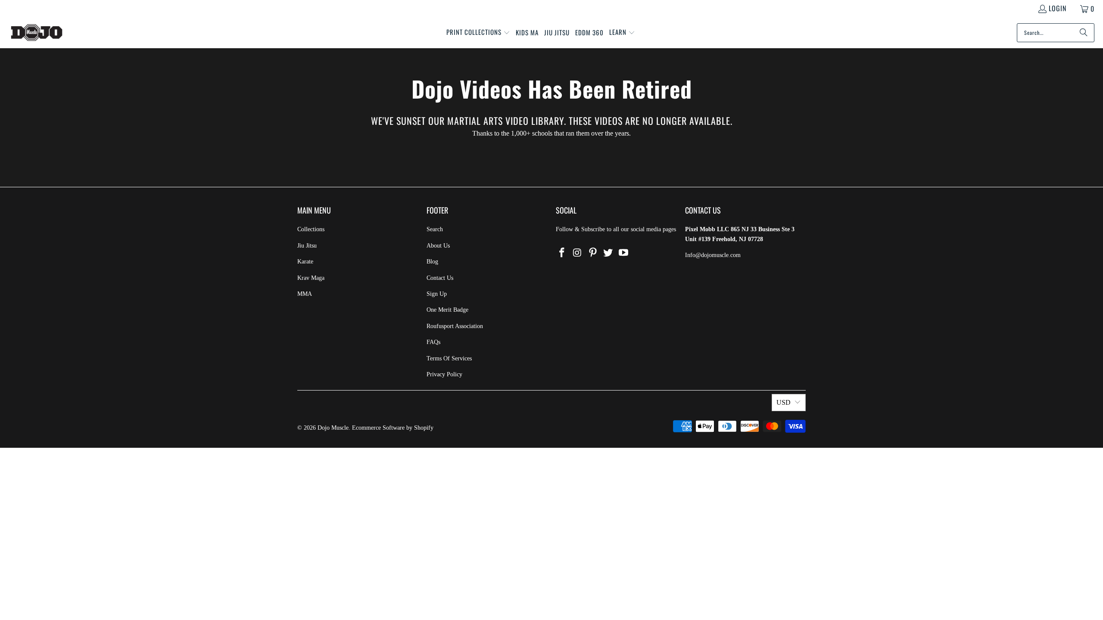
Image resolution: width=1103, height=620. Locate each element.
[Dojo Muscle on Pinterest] (592, 253)
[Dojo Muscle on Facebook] (562, 253)
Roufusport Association (455, 326)
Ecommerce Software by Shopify (392, 428)
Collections (310, 229)
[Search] (1083, 32)
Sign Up (437, 294)
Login (1057, 8)
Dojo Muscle (333, 428)
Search (435, 229)
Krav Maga (310, 278)
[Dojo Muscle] (37, 32)
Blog (432, 261)
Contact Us (440, 278)
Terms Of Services (449, 358)
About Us (438, 245)
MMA (304, 294)
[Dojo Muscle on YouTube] (623, 253)
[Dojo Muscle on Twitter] (608, 253)
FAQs (433, 342)
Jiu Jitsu (307, 245)
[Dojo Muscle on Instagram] (577, 253)
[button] (478, 33)
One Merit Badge (447, 310)
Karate (305, 261)
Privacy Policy (444, 374)
